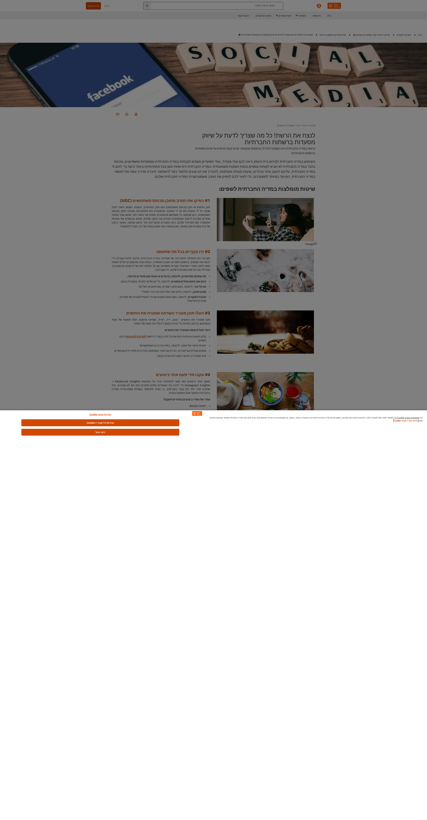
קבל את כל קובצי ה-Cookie (100, 422)
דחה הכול (100, 432)
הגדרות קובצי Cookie (100, 414)
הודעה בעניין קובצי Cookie (406, 420)
